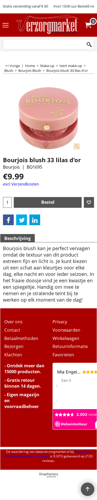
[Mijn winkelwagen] (88, 25)
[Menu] (5, 25)
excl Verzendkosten (21, 184)
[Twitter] (21, 219)
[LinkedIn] (34, 219)
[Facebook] (8, 219)
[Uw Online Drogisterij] (47, 25)
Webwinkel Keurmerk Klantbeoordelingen (47, 453)
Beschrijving (17, 238)
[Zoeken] (89, 44)
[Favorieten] (89, 202)
